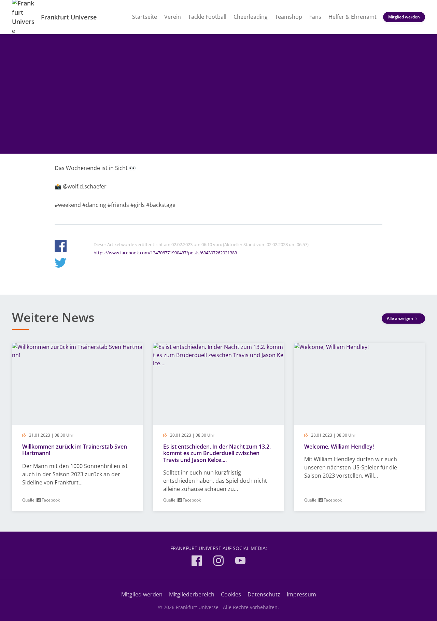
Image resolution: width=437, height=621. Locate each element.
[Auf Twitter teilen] (61, 264)
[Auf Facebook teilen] (61, 247)
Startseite (144, 16)
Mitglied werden (404, 17)
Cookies (231, 594)
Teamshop (288, 16)
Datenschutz (264, 594)
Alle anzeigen (400, 318)
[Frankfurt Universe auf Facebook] (197, 562)
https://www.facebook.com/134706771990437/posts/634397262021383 (165, 253)
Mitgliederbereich (191, 594)
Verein (172, 16)
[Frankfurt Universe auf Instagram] (218, 562)
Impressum (301, 594)
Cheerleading (251, 16)
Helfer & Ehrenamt (352, 16)
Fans (315, 16)
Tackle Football (207, 16)
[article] (77, 427)
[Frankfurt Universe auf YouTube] (240, 562)
